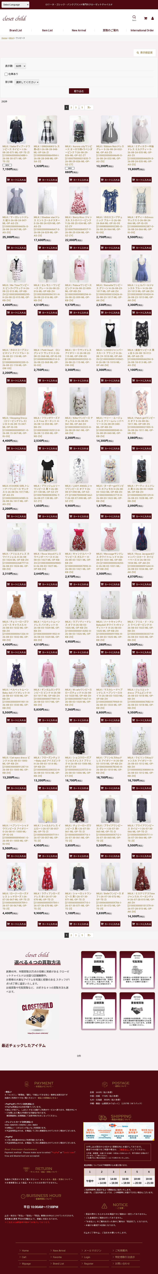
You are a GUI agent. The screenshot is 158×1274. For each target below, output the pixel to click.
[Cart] (145, 18)
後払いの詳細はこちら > (48, 1098)
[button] (134, 18)
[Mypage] (152, 18)
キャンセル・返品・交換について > (56, 1179)
